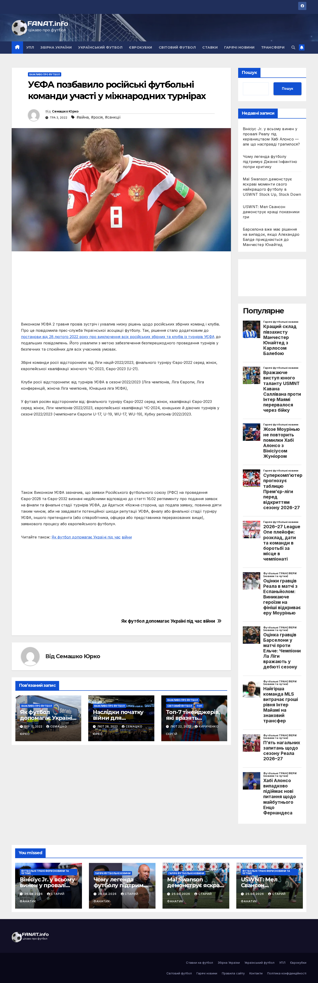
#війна (83, 117)
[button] (293, 47)
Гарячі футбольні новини (113, 873)
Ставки (210, 47)
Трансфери (273, 47)
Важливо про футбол (44, 74)
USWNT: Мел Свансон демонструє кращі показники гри (271, 211)
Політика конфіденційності (286, 973)
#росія (97, 117)
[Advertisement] (121, 288)
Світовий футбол (177, 47)
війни (127, 537)
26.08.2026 (34, 894)
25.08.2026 (181, 894)
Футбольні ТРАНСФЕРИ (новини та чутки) (45, 872)
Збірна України (56, 47)
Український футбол (100, 47)
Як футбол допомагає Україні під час (86, 537)
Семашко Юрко (65, 111)
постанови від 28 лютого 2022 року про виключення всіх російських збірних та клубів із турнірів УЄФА (118, 336)
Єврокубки (140, 47)
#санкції (113, 117)
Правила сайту (233, 973)
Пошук (249, 72)
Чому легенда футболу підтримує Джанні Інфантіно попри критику (270, 161)
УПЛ (30, 47)
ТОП (199, 705)
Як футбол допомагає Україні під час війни (168, 621)
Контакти (256, 973)
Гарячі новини (239, 47)
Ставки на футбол (199, 962)
